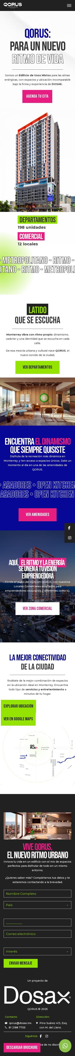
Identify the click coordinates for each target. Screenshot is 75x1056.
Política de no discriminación (52, 1044)
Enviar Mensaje (20, 963)
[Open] (69, 5)
